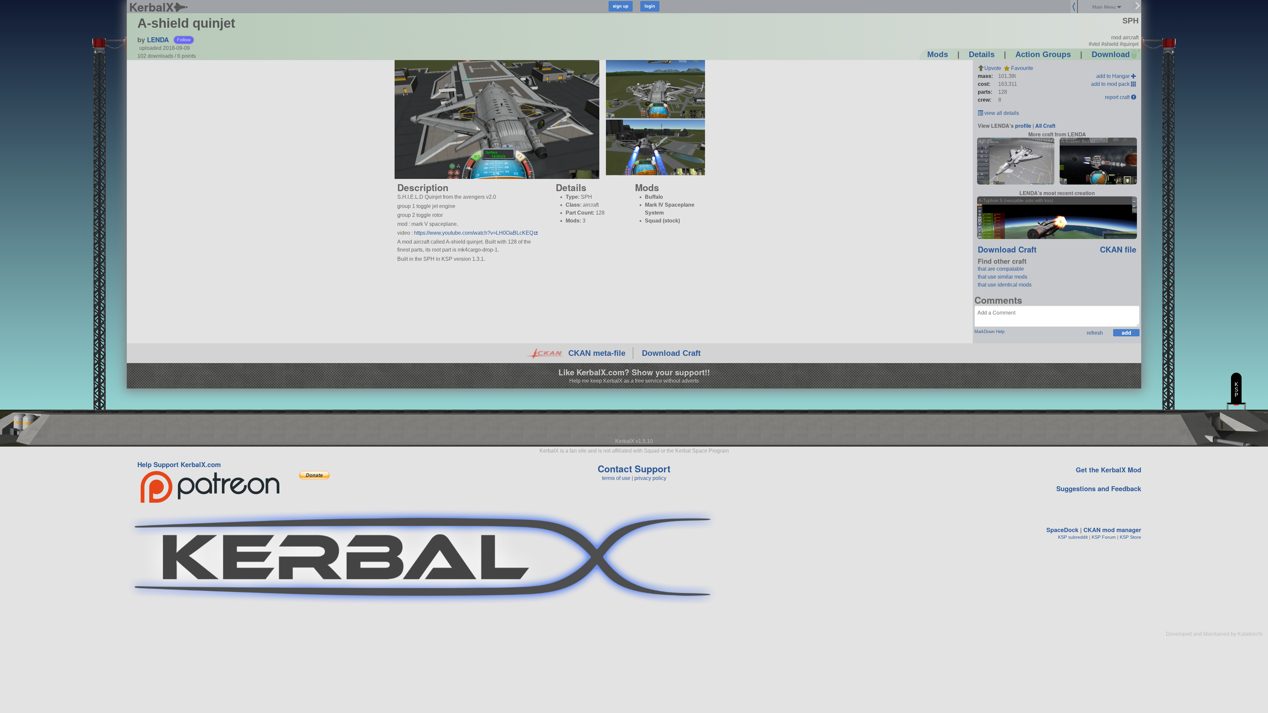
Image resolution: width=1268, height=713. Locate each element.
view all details (1001, 113)
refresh (1095, 333)
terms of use (616, 478)
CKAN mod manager (1112, 530)
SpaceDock (1062, 530)
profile (1023, 125)
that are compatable (1001, 269)
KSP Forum (1104, 537)
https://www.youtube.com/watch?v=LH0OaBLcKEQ (473, 233)
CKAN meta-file (596, 353)
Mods (937, 54)
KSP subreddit (1073, 537)
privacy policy (650, 478)
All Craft (1045, 125)
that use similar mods (1002, 277)
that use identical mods (1005, 285)
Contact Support (634, 468)
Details (982, 54)
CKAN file (1118, 249)
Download (1111, 54)
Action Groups (1043, 54)
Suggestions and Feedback (1098, 488)
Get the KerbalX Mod (1108, 469)
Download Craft (1007, 249)
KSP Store (1130, 537)
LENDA (158, 39)
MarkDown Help (989, 331)
